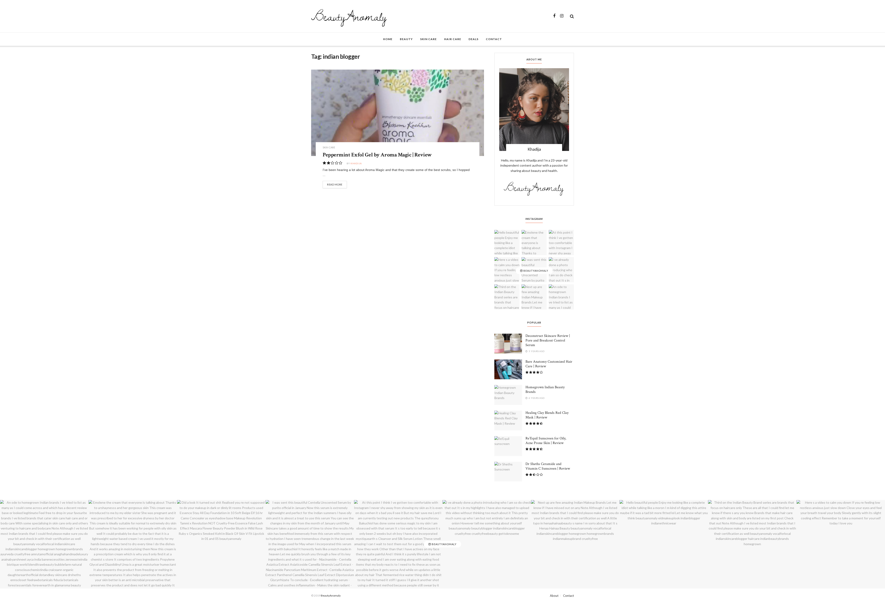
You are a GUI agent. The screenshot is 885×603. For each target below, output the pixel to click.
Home (387, 39)
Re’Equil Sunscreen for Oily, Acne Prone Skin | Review (545, 440)
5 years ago (536, 351)
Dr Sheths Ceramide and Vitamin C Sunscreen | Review (547, 466)
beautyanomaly (535, 270)
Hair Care (452, 39)
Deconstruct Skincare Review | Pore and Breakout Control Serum (547, 340)
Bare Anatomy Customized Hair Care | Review (548, 364)
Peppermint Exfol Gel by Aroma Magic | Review (377, 154)
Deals (473, 39)
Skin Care (428, 39)
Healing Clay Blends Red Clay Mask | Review (547, 415)
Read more (334, 184)
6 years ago (536, 398)
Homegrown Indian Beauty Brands (545, 389)
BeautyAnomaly (348, 16)
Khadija (356, 163)
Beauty (406, 39)
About (554, 595)
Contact (494, 39)
